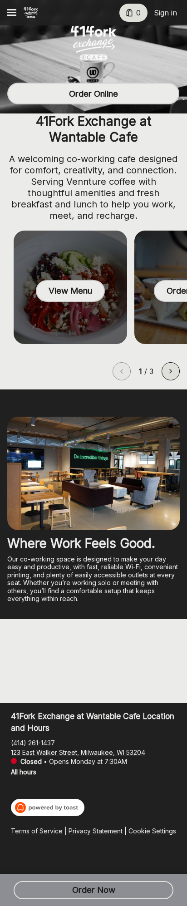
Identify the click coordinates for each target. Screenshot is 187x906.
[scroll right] (171, 371)
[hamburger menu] (11, 13)
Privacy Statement (96, 831)
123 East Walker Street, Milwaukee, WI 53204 (78, 752)
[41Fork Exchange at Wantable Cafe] (31, 12)
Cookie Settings (152, 831)
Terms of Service (37, 831)
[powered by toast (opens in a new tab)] (47, 807)
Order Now (93, 890)
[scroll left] (122, 371)
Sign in (165, 12)
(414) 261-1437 (33, 742)
